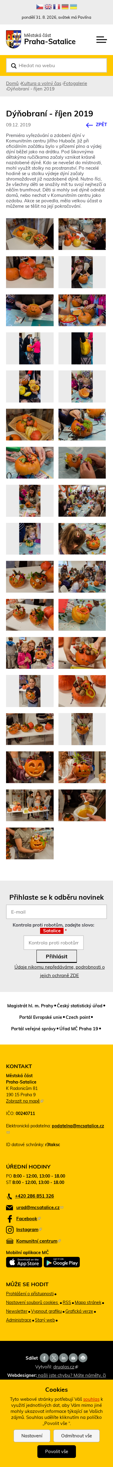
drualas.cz (65, 1367)
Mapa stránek (88, 1302)
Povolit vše (56, 1451)
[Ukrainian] (73, 6)
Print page (82, 1357)
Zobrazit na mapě (24, 1101)
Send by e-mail (73, 1357)
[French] (56, 6)
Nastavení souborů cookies (32, 1302)
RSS (67, 1302)
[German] (65, 6)
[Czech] (39, 6)
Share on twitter (53, 1357)
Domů (12, 83)
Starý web (45, 1320)
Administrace (18, 1320)
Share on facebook (44, 1357)
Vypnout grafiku (46, 1311)
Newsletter (16, 1311)
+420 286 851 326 (34, 1196)
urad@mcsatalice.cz (39, 1207)
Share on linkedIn (63, 1357)
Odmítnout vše (76, 1436)
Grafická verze (79, 1311)
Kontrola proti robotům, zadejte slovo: (53, 928)
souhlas (91, 1399)
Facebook (28, 1218)
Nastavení (31, 1436)
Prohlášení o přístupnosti (30, 1293)
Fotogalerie (75, 83)
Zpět (101, 124)
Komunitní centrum (38, 1241)
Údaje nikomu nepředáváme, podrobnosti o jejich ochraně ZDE (59, 971)
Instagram (29, 1229)
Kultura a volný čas (41, 83)
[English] (48, 6)
